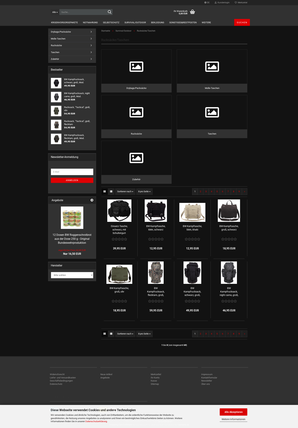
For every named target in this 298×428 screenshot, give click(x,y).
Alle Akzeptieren (234, 412)
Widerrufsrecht (57, 374)
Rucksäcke (56, 45)
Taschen (55, 52)
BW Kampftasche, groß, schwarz (229, 228)
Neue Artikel (106, 374)
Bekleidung (157, 22)
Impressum (206, 374)
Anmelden (72, 180)
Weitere (206, 22)
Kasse (154, 380)
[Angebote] (92, 200)
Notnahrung (90, 22)
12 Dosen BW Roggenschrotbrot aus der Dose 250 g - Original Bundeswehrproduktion (72, 238)
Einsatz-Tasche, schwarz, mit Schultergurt (119, 229)
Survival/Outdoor (135, 22)
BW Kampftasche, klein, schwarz (155, 228)
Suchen (242, 22)
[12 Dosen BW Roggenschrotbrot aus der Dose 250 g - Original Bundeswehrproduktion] (72, 218)
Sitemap (155, 384)
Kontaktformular (209, 377)
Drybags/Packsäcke (61, 31)
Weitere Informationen (233, 419)
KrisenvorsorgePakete (64, 22)
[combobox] (125, 191)
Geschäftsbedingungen (61, 380)
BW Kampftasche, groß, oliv (119, 290)
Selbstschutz (111, 22)
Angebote (105, 377)
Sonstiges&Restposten (183, 22)
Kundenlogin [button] (223, 2)
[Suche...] (109, 12)
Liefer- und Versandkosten (63, 377)
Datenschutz (56, 384)
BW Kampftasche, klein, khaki (192, 228)
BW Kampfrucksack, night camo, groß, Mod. (229, 292)
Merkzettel (242, 2)
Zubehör (55, 59)
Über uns (205, 384)
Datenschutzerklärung (96, 421)
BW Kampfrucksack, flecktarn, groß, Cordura (156, 292)
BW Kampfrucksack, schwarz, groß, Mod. (192, 292)
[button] (207, 2)
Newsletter (206, 380)
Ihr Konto (155, 377)
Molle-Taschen (58, 38)
